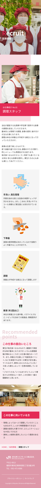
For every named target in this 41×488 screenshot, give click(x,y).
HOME (4, 447)
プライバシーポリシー (15, 478)
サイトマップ (29, 478)
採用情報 (12, 447)
